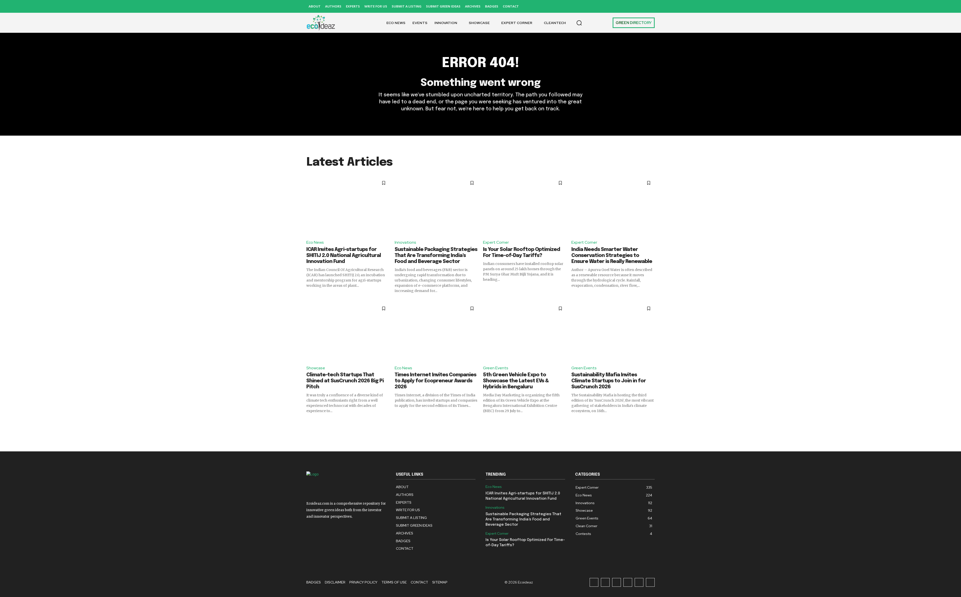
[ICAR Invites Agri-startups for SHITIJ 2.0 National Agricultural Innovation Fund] (348, 206)
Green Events (495, 368)
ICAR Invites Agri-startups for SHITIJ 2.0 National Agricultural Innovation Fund (343, 255)
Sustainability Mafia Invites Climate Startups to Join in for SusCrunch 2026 (608, 381)
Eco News (315, 242)
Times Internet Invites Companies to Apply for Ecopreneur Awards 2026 (435, 381)
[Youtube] (650, 6)
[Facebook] (594, 6)
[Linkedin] (616, 6)
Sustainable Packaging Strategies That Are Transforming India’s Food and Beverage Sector (436, 255)
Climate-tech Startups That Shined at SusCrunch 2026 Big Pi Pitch (345, 381)
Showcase (315, 368)
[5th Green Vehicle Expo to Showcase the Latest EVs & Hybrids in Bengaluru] (524, 332)
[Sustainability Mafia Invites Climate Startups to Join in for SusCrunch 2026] (613, 332)
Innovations (405, 242)
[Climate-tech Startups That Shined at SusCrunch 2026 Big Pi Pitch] (348, 332)
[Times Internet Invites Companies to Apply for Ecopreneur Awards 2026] (436, 332)
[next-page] (651, 422)
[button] (579, 23)
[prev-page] (309, 422)
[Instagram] (605, 6)
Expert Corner (496, 242)
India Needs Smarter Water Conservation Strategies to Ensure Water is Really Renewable (611, 255)
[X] (639, 6)
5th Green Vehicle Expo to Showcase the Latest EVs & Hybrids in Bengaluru (516, 381)
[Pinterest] (627, 6)
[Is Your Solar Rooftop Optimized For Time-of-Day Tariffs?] (524, 206)
